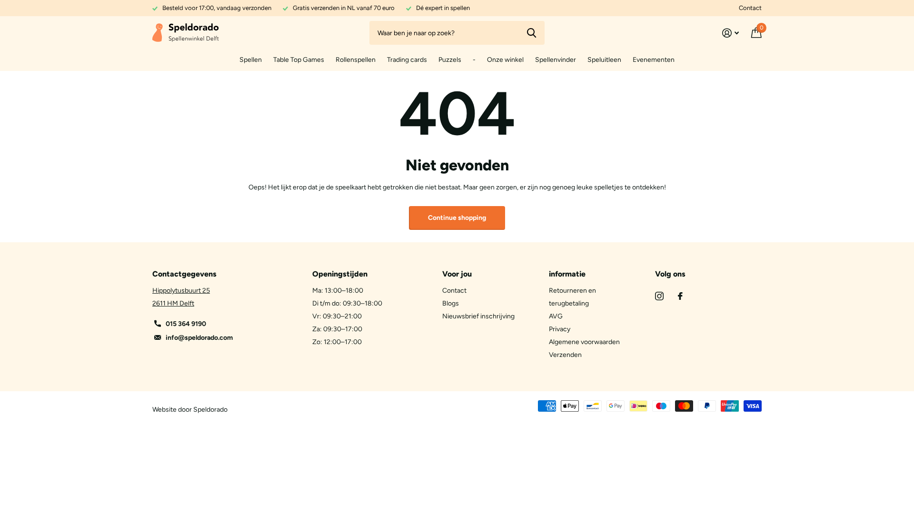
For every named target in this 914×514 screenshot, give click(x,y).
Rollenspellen (356, 60)
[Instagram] (659, 296)
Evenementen (654, 60)
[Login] (730, 33)
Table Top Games (298, 60)
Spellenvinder (555, 60)
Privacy (559, 329)
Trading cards (407, 60)
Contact (750, 7)
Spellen (250, 60)
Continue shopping (457, 218)
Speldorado (210, 409)
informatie (567, 273)
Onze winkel (505, 60)
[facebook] (680, 296)
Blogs (450, 303)
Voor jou (457, 273)
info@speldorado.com (199, 338)
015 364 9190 (186, 324)
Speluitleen (604, 60)
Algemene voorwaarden (584, 342)
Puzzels (449, 60)
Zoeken (531, 33)
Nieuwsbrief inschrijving (478, 316)
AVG (556, 316)
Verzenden (565, 355)
